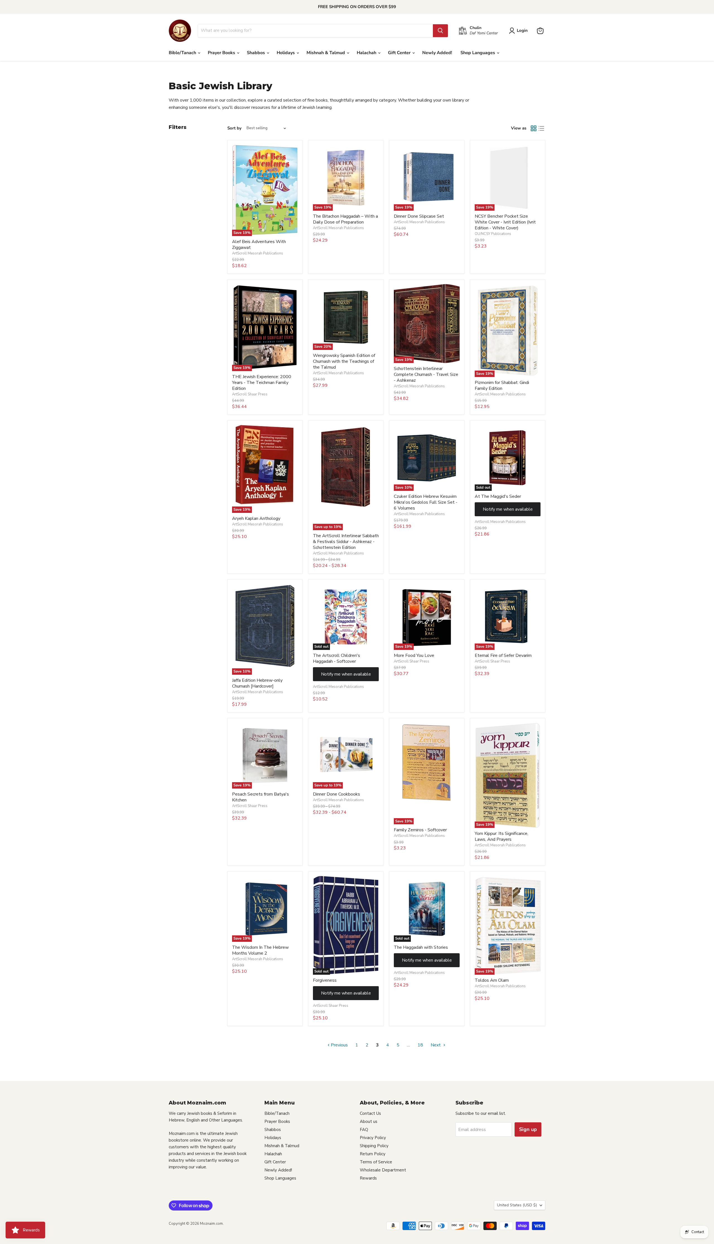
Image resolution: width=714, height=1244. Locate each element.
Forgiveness (325, 980)
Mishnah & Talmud (326, 53)
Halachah (367, 53)
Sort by (234, 128)
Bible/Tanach (183, 53)
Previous (339, 1045)
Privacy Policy (373, 1137)
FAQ (364, 1129)
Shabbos (256, 53)
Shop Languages (478, 53)
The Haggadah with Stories (421, 947)
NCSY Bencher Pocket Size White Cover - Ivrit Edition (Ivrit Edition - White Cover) (505, 222)
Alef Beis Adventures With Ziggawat (259, 245)
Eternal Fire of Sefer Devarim (503, 655)
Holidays (286, 53)
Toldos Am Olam (492, 980)
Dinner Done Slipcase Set (419, 216)
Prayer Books (222, 53)
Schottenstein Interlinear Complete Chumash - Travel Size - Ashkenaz (426, 374)
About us (368, 1121)
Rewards (368, 1178)
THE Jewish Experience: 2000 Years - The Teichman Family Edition (261, 383)
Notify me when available (508, 509)
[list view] (541, 128)
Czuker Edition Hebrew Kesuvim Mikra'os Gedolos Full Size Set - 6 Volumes (425, 502)
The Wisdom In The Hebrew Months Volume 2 (260, 950)
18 (420, 1045)
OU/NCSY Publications (493, 233)
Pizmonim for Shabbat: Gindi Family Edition (502, 386)
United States (517, 1205)
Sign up (528, 1129)
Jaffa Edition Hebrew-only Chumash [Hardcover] (257, 683)
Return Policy (372, 1154)
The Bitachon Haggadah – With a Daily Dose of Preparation (345, 219)
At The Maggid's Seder (498, 496)
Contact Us (370, 1113)
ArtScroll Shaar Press (249, 394)
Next (436, 1045)
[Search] (440, 30)
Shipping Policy (374, 1146)
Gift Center (400, 53)
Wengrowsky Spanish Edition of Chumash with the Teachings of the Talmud (344, 361)
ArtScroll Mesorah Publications (257, 253)
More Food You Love (414, 655)
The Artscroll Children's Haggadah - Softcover (336, 658)
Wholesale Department (383, 1170)
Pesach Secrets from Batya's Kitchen (260, 797)
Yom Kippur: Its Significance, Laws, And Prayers (501, 836)
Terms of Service (376, 1162)
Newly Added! (437, 53)
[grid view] (533, 128)
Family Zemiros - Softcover (420, 830)
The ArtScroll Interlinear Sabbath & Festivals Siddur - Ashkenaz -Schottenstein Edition (346, 542)
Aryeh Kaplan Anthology (256, 518)
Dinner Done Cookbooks (336, 794)
